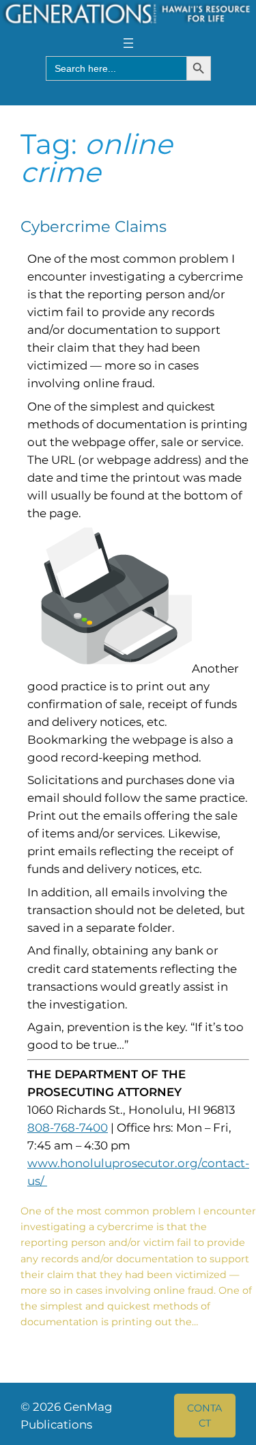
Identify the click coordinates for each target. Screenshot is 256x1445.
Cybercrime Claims (93, 227)
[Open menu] (128, 43)
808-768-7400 (67, 1127)
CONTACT (204, 1415)
